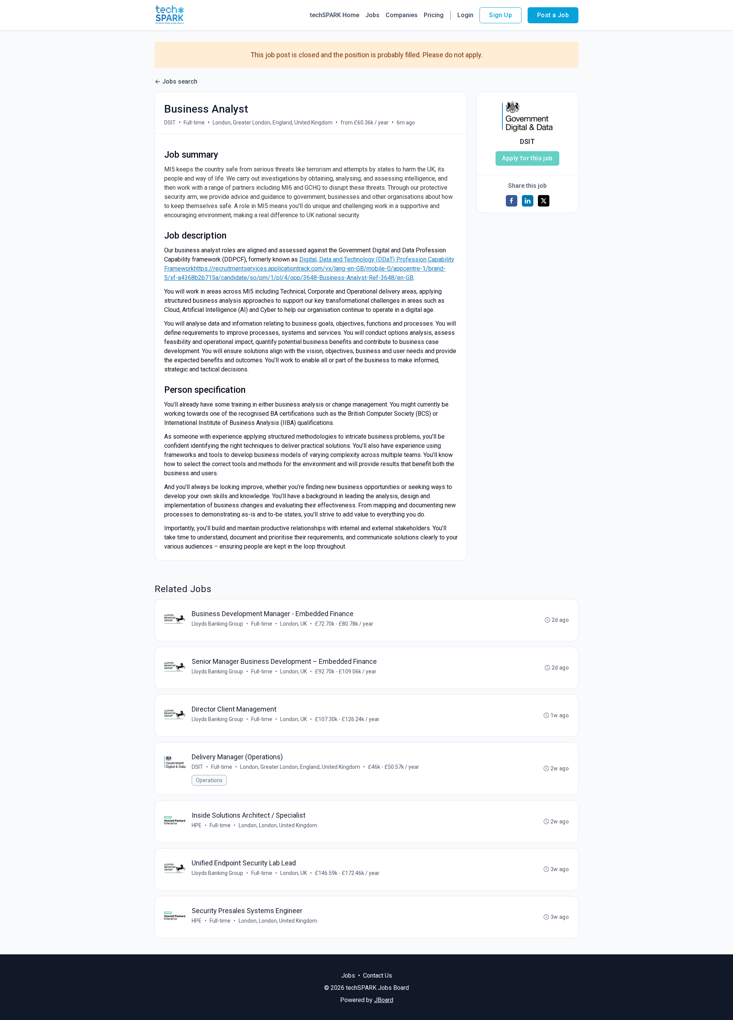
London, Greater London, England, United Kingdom (273, 122)
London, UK (293, 624)
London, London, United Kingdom (278, 825)
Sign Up (500, 15)
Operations (209, 780)
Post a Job (553, 15)
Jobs (372, 15)
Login (465, 15)
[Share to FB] (511, 201)
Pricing (434, 15)
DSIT (170, 122)
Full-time (194, 122)
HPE (197, 825)
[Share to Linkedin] (527, 201)
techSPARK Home (334, 15)
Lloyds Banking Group (217, 624)
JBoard (383, 1000)
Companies (402, 15)
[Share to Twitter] (543, 201)
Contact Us (377, 975)
